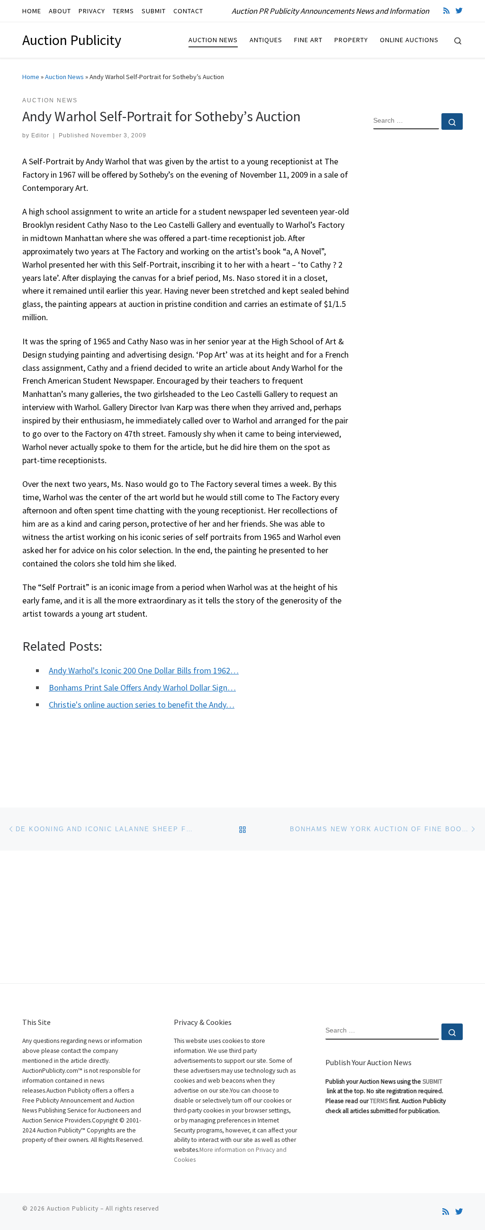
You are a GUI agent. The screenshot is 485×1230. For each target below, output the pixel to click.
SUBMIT (432, 1081)
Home (30, 76)
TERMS (379, 1101)
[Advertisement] (418, 290)
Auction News (64, 76)
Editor (40, 135)
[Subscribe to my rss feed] (446, 10)
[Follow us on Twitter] (459, 10)
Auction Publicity (73, 1208)
